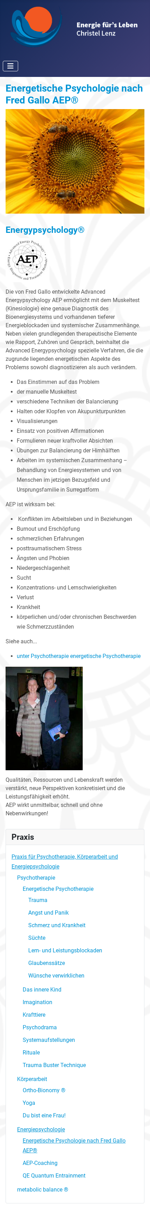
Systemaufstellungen (49, 1040)
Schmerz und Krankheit (56, 925)
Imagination (37, 1002)
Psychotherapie (36, 877)
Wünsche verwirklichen (56, 975)
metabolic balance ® (42, 1189)
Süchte (36, 938)
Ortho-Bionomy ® (44, 1090)
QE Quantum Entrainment (54, 1175)
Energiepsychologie (41, 1129)
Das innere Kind (42, 989)
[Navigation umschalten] (10, 66)
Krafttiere (34, 1014)
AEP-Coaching (40, 1163)
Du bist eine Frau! (44, 1115)
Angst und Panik (48, 912)
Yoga (29, 1103)
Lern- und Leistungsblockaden (65, 950)
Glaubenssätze (46, 963)
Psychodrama (40, 1027)
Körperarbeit (32, 1079)
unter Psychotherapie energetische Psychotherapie (79, 656)
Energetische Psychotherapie (58, 889)
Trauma (37, 900)
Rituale (31, 1052)
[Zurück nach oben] (137, 1196)
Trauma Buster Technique (54, 1065)
